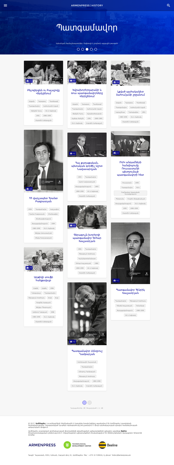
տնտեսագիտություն (43, 219)
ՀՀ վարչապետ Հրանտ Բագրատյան (43, 199)
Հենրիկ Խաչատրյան (124, 306)
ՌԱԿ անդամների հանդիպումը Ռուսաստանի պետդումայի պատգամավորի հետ (130, 168)
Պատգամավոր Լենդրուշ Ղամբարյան (87, 352)
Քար (56, 298)
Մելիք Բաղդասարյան (43, 238)
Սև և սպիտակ (50, 111)
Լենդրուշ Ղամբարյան (87, 371)
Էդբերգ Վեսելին (78, 118)
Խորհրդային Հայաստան (87, 362)
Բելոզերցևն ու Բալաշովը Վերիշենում (43, 92)
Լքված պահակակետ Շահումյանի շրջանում (130, 93)
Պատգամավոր (87, 28)
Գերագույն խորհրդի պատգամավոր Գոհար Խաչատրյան (87, 238)
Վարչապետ (54, 209)
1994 (30, 209)
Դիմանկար (140, 306)
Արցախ (32, 101)
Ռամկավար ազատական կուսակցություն (130, 193)
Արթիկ (35, 288)
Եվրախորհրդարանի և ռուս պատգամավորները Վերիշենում (87, 93)
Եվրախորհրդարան (94, 114)
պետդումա (120, 199)
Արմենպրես (41, 423)
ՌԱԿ (138, 187)
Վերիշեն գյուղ (36, 111)
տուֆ (50, 298)
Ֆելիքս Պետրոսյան (43, 307)
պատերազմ (53, 101)
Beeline (124, 431)
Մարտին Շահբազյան (43, 120)
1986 (79, 249)
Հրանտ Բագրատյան (37, 214)
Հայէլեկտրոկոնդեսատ (87, 258)
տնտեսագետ (53, 214)
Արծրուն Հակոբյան (40, 312)
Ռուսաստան (127, 183)
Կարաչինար (120, 112)
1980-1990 (47, 115)
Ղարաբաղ (42, 101)
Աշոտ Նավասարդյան (87, 182)
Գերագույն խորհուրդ (87, 254)
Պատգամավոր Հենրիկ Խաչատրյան (130, 291)
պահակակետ (133, 112)
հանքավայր (36, 293)
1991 (38, 115)
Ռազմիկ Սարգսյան (43, 302)
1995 (137, 183)
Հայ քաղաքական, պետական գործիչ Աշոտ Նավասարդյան (87, 165)
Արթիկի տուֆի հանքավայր (43, 278)
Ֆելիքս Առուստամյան (43, 233)
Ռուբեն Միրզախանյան (136, 199)
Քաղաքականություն (40, 223)
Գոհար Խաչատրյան (83, 263)
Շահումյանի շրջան (50, 106)
